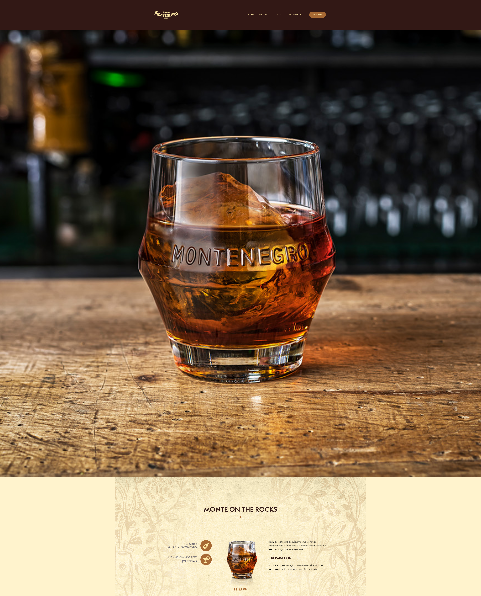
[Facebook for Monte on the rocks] (235, 589)
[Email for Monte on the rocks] (245, 589)
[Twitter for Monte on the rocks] (240, 589)
